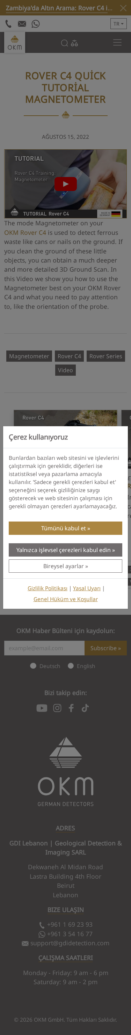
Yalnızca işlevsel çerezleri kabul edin (63, 550)
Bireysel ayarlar (63, 566)
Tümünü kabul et (63, 528)
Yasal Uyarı (87, 588)
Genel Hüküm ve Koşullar (66, 599)
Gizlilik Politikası (47, 588)
